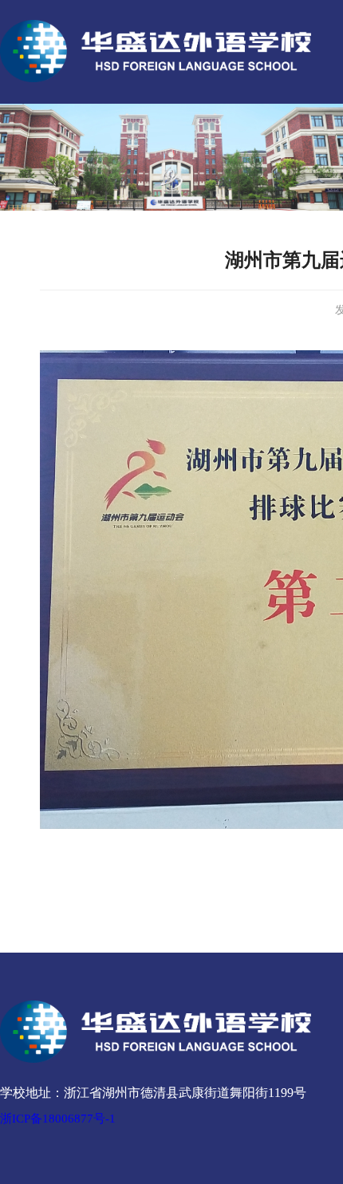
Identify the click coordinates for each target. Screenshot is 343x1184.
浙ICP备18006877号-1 (58, 1118)
